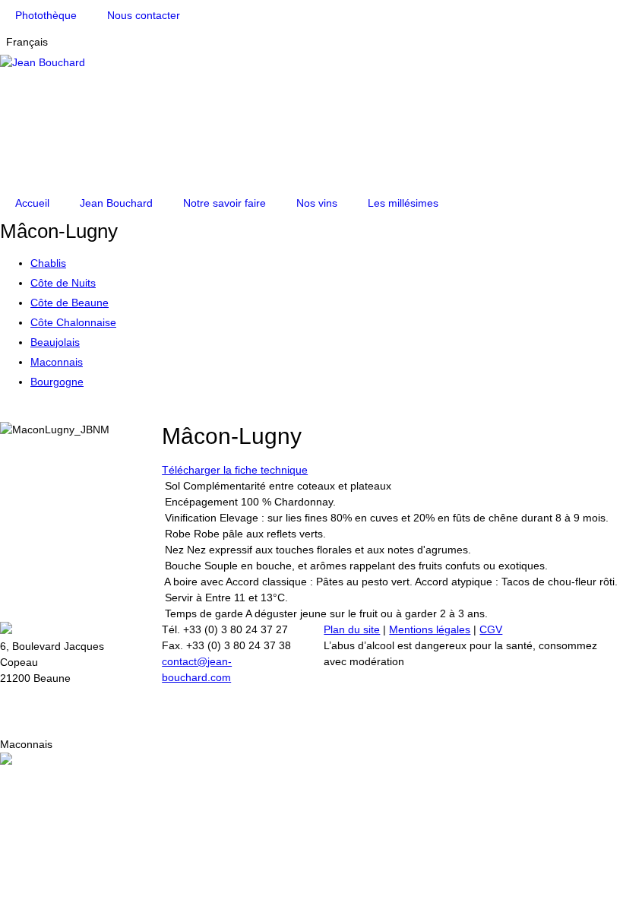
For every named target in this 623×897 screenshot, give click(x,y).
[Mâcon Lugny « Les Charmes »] (4, 413)
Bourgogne (57, 382)
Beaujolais (55, 342)
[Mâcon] (27, 413)
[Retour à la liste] (15, 413)
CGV (490, 629)
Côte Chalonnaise (73, 322)
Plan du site (352, 629)
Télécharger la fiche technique (235, 470)
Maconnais (56, 362)
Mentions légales (429, 629)
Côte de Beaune (69, 302)
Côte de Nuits (63, 283)
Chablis (48, 263)
